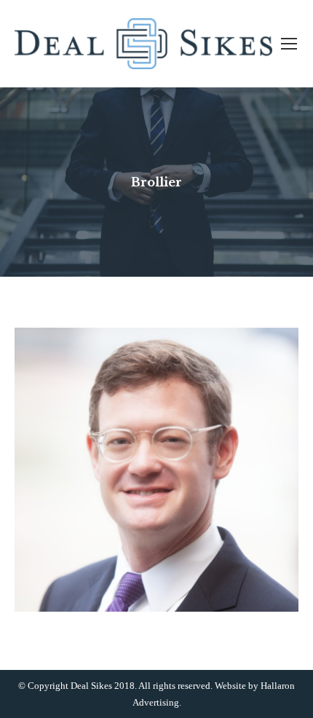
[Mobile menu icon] (289, 43)
